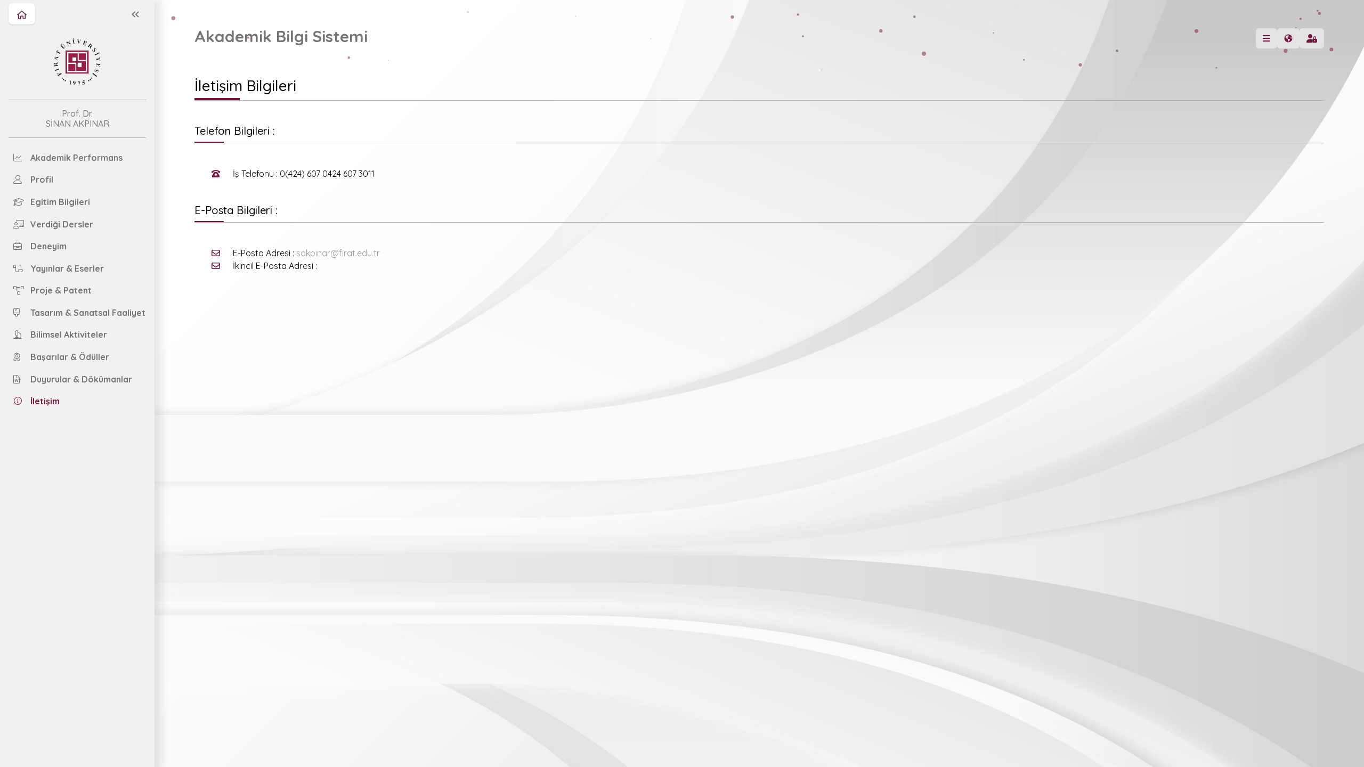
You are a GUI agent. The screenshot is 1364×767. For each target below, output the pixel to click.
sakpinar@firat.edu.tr (338, 253)
